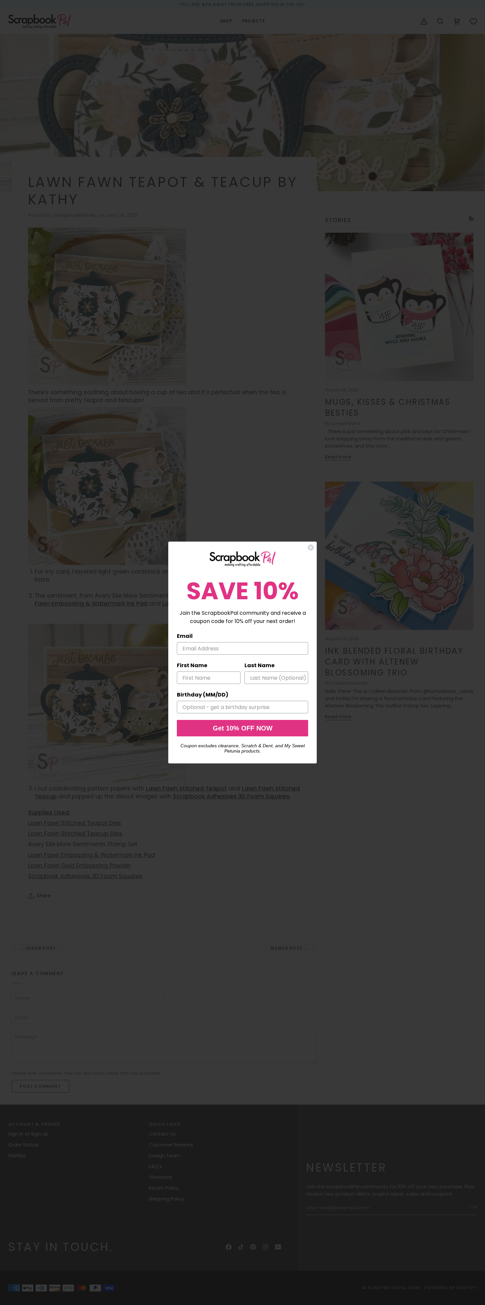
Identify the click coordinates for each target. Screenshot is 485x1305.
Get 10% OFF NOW (243, 728)
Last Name (259, 665)
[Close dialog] (310, 547)
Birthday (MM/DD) (202, 694)
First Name (192, 665)
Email (185, 636)
